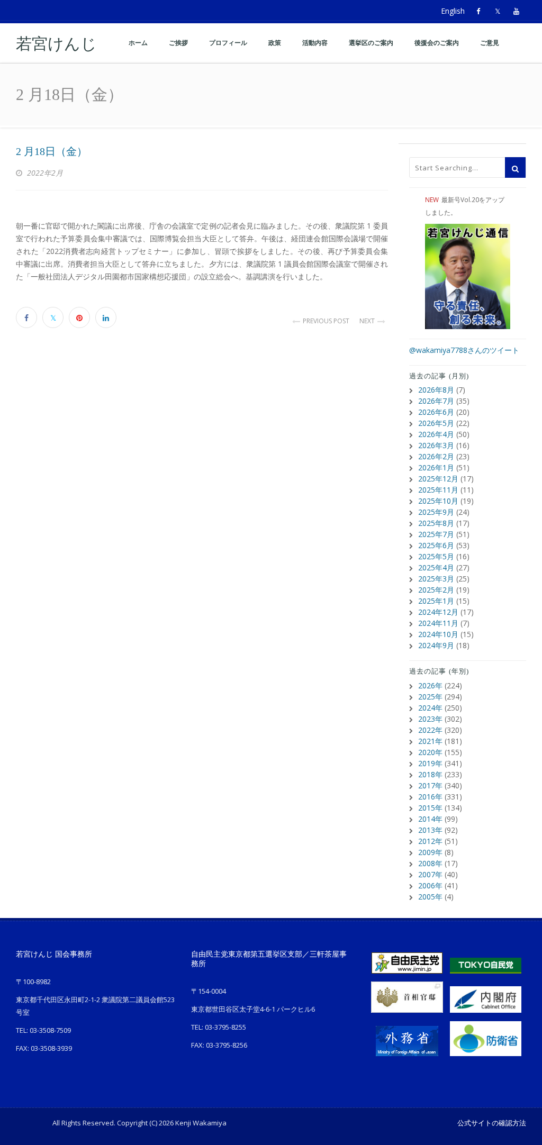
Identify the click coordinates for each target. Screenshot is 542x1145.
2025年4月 (436, 567)
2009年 (430, 852)
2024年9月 (436, 645)
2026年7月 (436, 401)
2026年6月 (436, 412)
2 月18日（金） (51, 151)
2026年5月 (436, 423)
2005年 (430, 897)
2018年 (430, 774)
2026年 (430, 685)
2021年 (430, 741)
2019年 (430, 763)
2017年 (430, 785)
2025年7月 (436, 534)
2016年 (430, 797)
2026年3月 (436, 445)
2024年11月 (438, 623)
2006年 (430, 885)
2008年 (430, 863)
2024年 (430, 708)
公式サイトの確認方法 (491, 1123)
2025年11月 (438, 490)
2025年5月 (436, 556)
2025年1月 (436, 601)
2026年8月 (436, 390)
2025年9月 (436, 512)
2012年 (430, 841)
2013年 (430, 830)
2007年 (430, 874)
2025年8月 (436, 523)
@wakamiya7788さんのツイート (464, 350)
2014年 (430, 819)
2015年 (430, 808)
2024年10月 (438, 634)
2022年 (430, 730)
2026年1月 (436, 467)
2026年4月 (436, 434)
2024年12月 (438, 612)
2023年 (430, 719)
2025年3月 (436, 579)
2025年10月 (438, 501)
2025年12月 (438, 479)
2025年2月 (436, 590)
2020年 (430, 752)
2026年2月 (436, 456)
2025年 (430, 697)
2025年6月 (436, 545)
